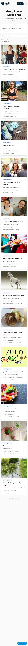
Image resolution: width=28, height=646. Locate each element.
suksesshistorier (17, 28)
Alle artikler (4, 26)
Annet (12, 30)
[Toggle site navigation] (26, 3)
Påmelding (20, 3)
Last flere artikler (14, 498)
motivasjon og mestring (7, 28)
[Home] (6, 3)
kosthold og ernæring (13, 26)
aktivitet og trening (6, 30)
